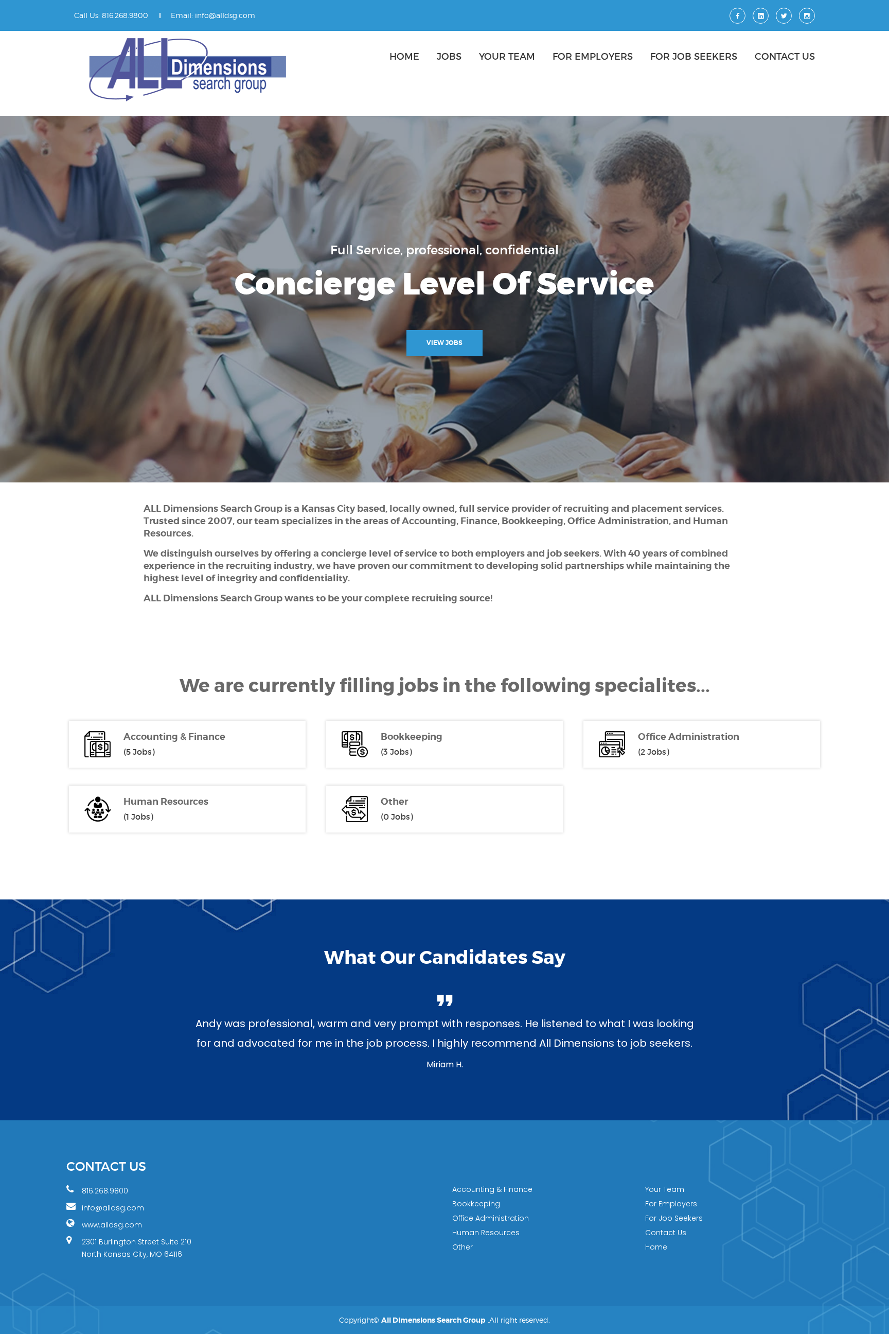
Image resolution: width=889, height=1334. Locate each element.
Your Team (507, 56)
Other (394, 802)
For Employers (593, 56)
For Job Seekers (693, 56)
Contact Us (785, 56)
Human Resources (165, 802)
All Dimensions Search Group (433, 1320)
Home (404, 56)
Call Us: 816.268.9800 (111, 15)
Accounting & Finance (174, 737)
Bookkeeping (411, 737)
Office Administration (688, 737)
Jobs (449, 56)
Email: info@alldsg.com (213, 15)
